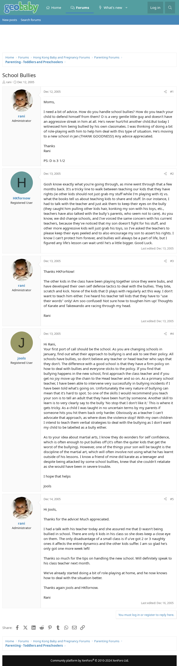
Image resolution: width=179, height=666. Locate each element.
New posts (9, 20)
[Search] (170, 8)
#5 (172, 499)
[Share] (165, 91)
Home (56, 7)
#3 (172, 261)
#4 (172, 333)
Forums (82, 7)
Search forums (31, 20)
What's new (113, 7)
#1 (172, 91)
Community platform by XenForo (90, 661)
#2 (172, 173)
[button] (126, 8)
